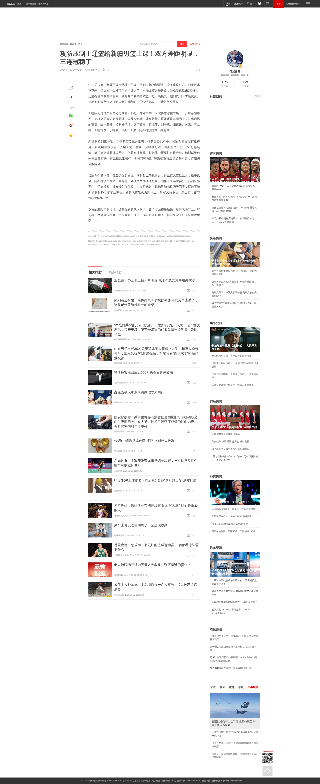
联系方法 (136, 781)
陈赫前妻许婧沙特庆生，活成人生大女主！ (234, 385)
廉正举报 (206, 781)
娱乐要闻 (216, 323)
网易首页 (11, 3)
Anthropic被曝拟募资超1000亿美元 (230, 524)
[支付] (260, 3)
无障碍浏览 (31, 3)
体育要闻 (216, 153)
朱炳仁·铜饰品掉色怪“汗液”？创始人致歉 (144, 441)
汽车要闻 (216, 547)
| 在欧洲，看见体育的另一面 (231, 668)
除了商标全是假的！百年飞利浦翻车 (230, 449)
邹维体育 (95, 69)
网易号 (73, 44)
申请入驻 (194, 44)
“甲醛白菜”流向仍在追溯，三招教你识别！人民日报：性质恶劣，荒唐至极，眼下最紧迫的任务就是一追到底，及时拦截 (157, 329)
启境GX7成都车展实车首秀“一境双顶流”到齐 (235, 602)
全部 (256, 96)
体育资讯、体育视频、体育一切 (235, 75)
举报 (197, 70)
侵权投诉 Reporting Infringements (227, 781)
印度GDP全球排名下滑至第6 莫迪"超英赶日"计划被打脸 (155, 480)
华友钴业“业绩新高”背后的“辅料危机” (231, 441)
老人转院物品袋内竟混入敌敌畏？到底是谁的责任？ (152, 565)
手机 (241, 687)
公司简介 (127, 781)
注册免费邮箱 (292, 3)
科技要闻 (216, 476)
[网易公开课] (238, 3)
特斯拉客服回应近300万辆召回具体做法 (143, 372)
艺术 (213, 687)
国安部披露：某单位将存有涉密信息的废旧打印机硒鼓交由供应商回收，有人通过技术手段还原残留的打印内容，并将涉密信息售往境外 (156, 421)
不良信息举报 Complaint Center (186, 781)
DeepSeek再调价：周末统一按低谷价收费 (233, 509)
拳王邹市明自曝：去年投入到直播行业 (231, 355)
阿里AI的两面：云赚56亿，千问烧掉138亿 (234, 531)
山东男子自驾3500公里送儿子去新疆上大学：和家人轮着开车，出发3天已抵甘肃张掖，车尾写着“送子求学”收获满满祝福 (156, 353)
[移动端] (227, 3)
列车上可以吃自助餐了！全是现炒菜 (141, 525)
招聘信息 (146, 781)
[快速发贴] (71, 88)
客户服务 (156, 781)
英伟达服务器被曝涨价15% (226, 434)
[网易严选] (250, 3)
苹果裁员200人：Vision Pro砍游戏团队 (232, 516)
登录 (278, 3)
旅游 (231, 687)
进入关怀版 (43, 3)
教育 (222, 687)
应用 (19, 3)
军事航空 (253, 687)
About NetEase (114, 781)
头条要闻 (216, 238)
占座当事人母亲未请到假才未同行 (139, 392)
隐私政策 (166, 781)
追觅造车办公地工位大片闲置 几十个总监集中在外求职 (154, 280)
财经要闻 (216, 401)
